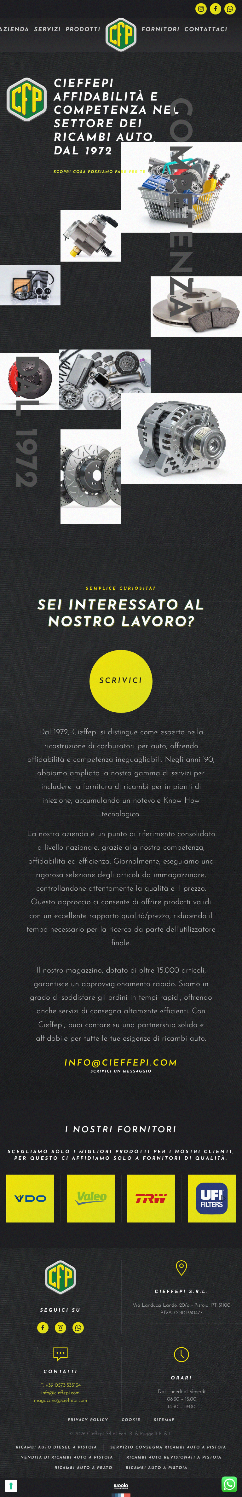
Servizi (47, 30)
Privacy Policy (88, 1420)
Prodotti (83, 30)
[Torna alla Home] (121, 35)
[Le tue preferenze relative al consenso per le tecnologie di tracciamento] (11, 1486)
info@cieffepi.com (121, 1063)
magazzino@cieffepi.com (60, 1400)
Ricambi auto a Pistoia (156, 1468)
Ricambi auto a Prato (83, 1468)
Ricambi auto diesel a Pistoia (56, 1447)
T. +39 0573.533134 (61, 1385)
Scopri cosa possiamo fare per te (100, 172)
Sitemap (164, 1420)
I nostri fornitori (121, 1130)
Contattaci (206, 30)
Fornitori (160, 30)
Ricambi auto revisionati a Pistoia (174, 1457)
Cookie (131, 1420)
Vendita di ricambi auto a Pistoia (67, 1457)
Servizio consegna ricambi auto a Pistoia (168, 1447)
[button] (18, 1198)
